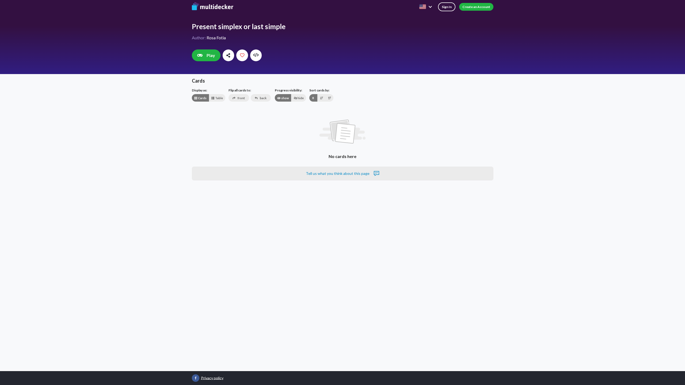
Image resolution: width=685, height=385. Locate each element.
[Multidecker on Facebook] (195, 378)
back (263, 98)
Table (219, 98)
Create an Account (476, 7)
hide (300, 98)
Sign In (447, 7)
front (241, 98)
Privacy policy (212, 377)
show (285, 98)
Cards (202, 98)
